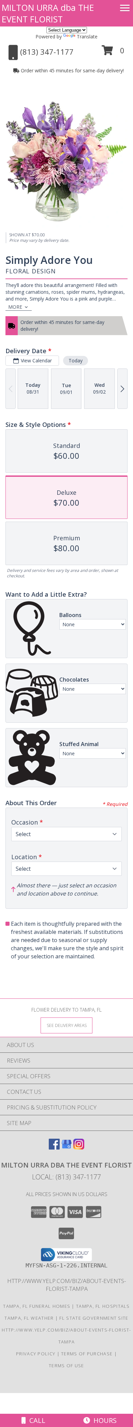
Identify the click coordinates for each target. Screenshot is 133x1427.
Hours (103, 1420)
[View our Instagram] (78, 1147)
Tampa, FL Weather (29, 1318)
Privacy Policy (35, 1354)
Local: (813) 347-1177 (66, 1176)
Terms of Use (66, 1365)
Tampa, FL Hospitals (103, 1306)
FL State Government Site (93, 1318)
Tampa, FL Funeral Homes (36, 1306)
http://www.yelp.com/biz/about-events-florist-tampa (66, 1285)
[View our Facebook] (54, 1147)
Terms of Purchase (87, 1354)
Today (76, 360)
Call (35, 1420)
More (15, 307)
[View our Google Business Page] (66, 1147)
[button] (113, 52)
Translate (87, 36)
